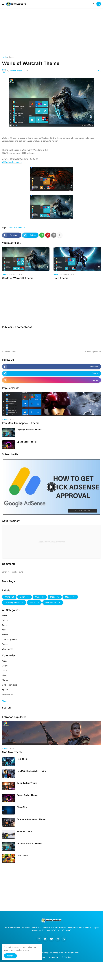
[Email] (53, 235)
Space (34, 602)
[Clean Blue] (8, 810)
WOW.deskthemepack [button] (12, 162)
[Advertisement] (51, 32)
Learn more (24, 950)
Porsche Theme (24, 831)
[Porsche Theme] (8, 834)
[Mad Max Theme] (51, 733)
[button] (3, 4)
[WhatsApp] (41, 235)
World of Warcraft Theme (17, 278)
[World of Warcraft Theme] (25, 259)
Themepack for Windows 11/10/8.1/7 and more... (60, 953)
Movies (70, 597)
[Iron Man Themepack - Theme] (51, 404)
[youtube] (51, 938)
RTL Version (65, 957)
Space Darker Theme (27, 441)
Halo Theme (61, 278)
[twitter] (45, 938)
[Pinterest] (47, 235)
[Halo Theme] (77, 259)
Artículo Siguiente (92, 351)
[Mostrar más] (59, 235)
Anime (9, 597)
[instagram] (57, 938)
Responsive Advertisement (51, 541)
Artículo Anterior (10, 351)
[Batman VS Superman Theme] (8, 822)
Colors (24, 597)
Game (11, 57)
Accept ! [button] (10, 955)
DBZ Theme (22, 855)
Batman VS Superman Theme (31, 819)
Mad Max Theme (12, 752)
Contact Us (53, 957)
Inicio (4, 57)
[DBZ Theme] (8, 858)
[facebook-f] (39, 938)
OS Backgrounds (14, 602)
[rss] (63, 938)
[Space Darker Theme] (8, 444)
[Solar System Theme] (8, 786)
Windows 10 (19, 228)
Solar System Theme (27, 783)
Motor (54, 597)
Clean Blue (22, 807)
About (42, 957)
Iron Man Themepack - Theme (20, 423)
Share (4, 701)
